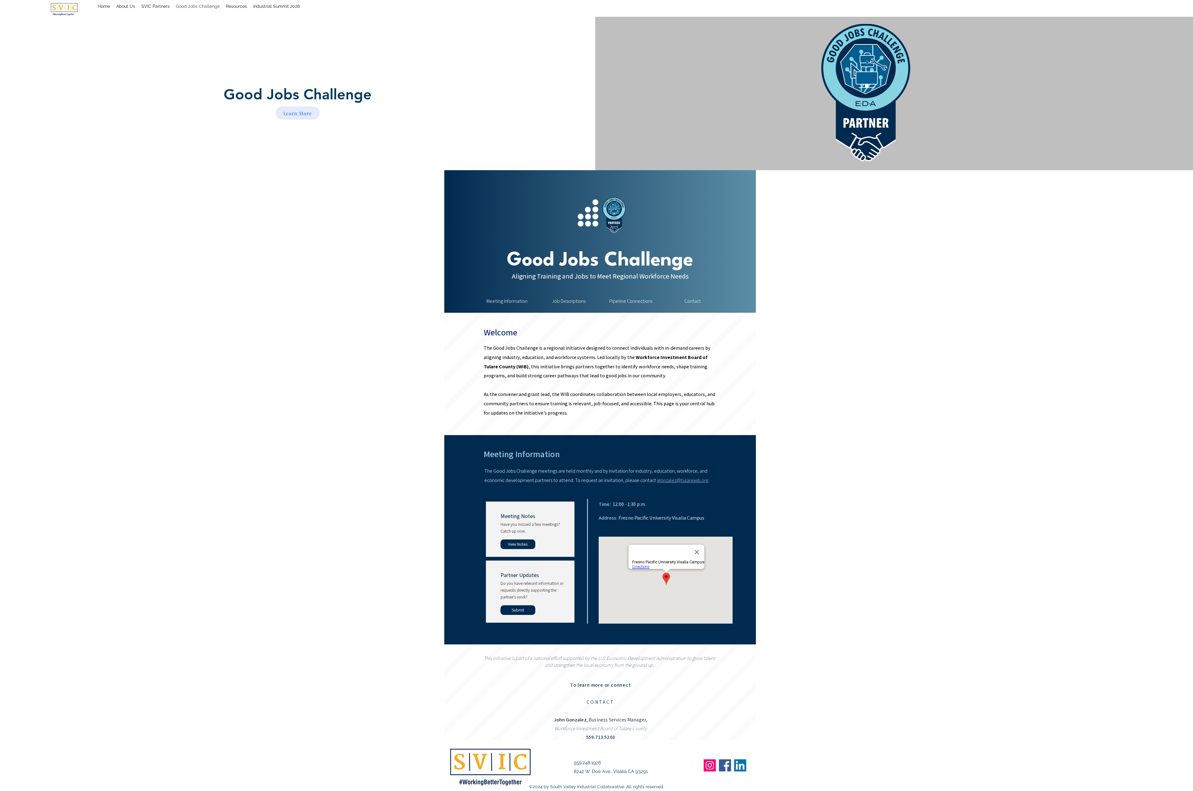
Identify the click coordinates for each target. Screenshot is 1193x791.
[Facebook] (725, 765)
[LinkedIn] (740, 765)
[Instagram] (710, 765)
